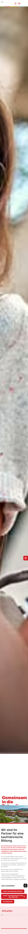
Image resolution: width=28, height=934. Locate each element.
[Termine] (25, 558)
